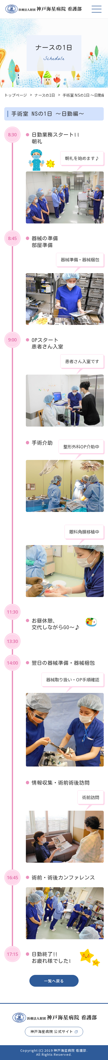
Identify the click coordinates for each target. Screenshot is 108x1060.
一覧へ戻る (54, 980)
